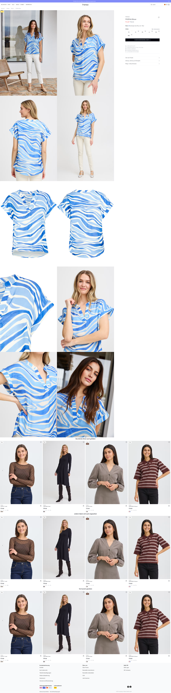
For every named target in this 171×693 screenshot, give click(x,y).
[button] (142, 57)
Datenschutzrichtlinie (44, 691)
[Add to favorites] (158, 17)
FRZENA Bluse (18, 8)
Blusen (12, 8)
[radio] (128, 32)
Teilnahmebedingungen (45, 673)
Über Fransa (85, 667)
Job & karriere (85, 678)
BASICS (17, 4)
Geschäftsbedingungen (55, 691)
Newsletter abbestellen (88, 673)
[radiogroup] (142, 34)
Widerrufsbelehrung (45, 675)
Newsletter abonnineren (88, 670)
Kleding (7, 8)
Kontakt (41, 667)
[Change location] (165, 5)
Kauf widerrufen (43, 670)
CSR (83, 675)
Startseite (3, 8)
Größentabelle (156, 29)
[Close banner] (169, 1)
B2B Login (126, 667)
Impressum (42, 678)
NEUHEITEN (4, 4)
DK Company (127, 670)
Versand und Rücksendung (46, 681)
